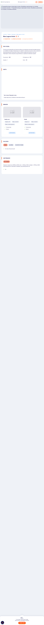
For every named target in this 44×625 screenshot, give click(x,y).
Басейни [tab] (11, 144)
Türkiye (9, 34)
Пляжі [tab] (5, 144)
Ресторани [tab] (6, 161)
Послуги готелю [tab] (19, 144)
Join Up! (5, 34)
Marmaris (13, 34)
